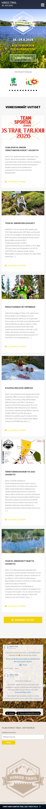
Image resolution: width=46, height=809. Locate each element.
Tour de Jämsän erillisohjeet (20, 223)
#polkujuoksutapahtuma (22, 659)
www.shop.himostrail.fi (23, 692)
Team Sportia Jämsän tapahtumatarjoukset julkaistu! (22, 149)
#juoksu (29, 661)
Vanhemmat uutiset (24, 620)
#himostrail (10, 659)
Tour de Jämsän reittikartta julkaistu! (19, 562)
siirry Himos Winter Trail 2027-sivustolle (20, 806)
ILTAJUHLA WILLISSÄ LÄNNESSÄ (19, 388)
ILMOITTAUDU (23, 58)
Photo (25, 665)
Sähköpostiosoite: (9, 732)
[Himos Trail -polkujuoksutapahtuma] (23, 778)
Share (16, 668)
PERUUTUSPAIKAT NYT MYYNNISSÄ (20, 307)
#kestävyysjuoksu (20, 661)
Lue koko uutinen (17, 181)
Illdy (25, 803)
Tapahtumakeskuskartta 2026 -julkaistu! (20, 473)
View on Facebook (8, 668)
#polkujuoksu (35, 659)
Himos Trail (9, 2)
